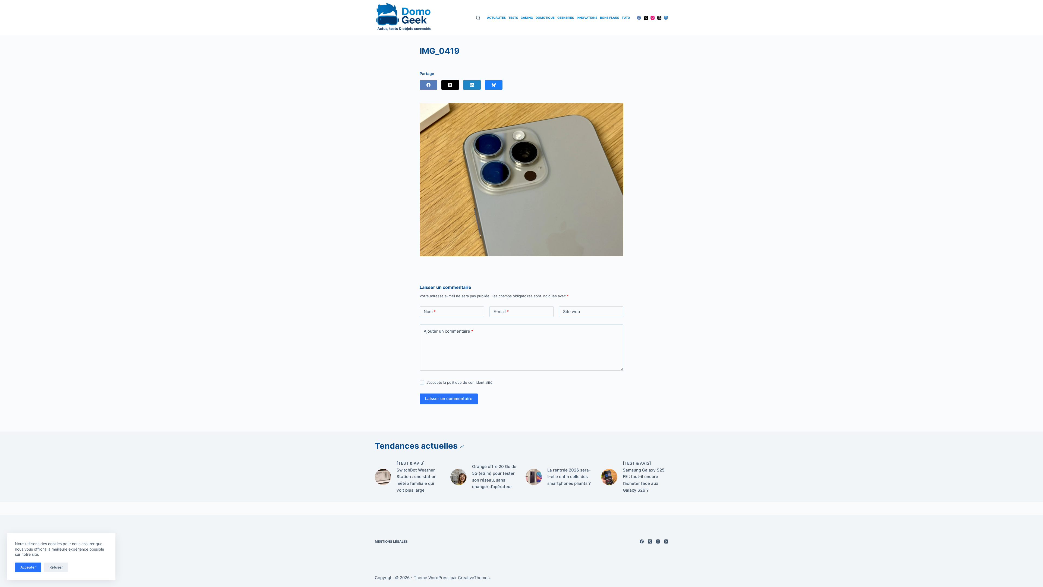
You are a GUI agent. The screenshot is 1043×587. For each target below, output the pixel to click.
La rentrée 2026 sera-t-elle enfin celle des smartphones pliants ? (569, 476)
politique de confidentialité (469, 382)
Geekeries (565, 18)
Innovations (587, 18)
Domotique (545, 18)
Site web (571, 311)
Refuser (56, 567)
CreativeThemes (474, 577)
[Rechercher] (478, 18)
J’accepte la (459, 382)
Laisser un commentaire (448, 398)
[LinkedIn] (472, 85)
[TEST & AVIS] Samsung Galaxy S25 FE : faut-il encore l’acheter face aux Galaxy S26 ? (643, 477)
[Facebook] (639, 18)
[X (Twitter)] (646, 18)
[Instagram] (653, 18)
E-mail (501, 311)
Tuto (626, 18)
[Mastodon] (666, 18)
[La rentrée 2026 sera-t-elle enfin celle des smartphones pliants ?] (534, 477)
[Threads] (659, 18)
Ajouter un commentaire (448, 331)
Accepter (28, 567)
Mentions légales (391, 541)
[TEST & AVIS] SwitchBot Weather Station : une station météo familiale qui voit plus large (416, 477)
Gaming (527, 18)
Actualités (496, 18)
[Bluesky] (493, 85)
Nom (430, 311)
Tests (513, 18)
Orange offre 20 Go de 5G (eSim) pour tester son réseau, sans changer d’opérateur (494, 476)
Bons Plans (609, 18)
